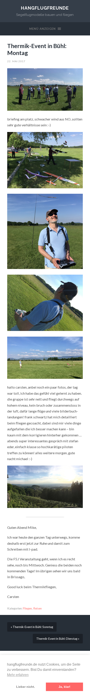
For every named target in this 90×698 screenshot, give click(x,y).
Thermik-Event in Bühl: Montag (37, 49)
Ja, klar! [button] (64, 686)
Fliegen (27, 608)
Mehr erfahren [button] (18, 675)
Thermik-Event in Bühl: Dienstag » (57, 638)
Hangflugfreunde (45, 8)
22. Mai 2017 (16, 61)
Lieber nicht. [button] (25, 686)
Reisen (37, 608)
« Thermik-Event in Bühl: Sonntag (32, 627)
